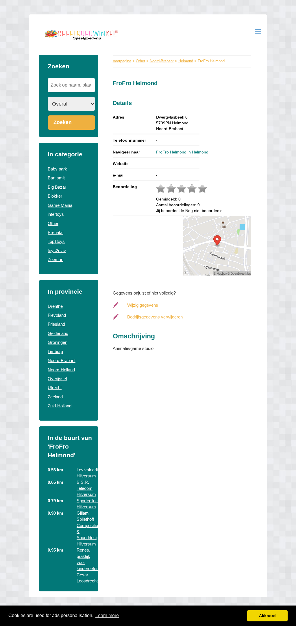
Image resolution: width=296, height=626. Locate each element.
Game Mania (60, 205)
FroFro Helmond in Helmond (182, 152)
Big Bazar (57, 187)
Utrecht (55, 387)
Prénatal (55, 232)
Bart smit (56, 177)
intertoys (56, 214)
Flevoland (57, 315)
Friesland (56, 324)
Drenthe (55, 306)
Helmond (185, 61)
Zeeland (55, 396)
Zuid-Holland (59, 405)
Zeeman (55, 259)
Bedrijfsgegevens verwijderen (155, 316)
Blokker (55, 196)
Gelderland (58, 333)
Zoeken (62, 122)
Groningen (57, 342)
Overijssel (57, 378)
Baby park (57, 168)
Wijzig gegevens (142, 305)
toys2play (57, 250)
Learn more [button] (107, 615)
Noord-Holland (61, 369)
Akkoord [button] (267, 615)
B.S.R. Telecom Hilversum (86, 488)
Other (53, 223)
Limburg (55, 351)
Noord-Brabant (61, 360)
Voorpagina (122, 61)
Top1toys (56, 241)
